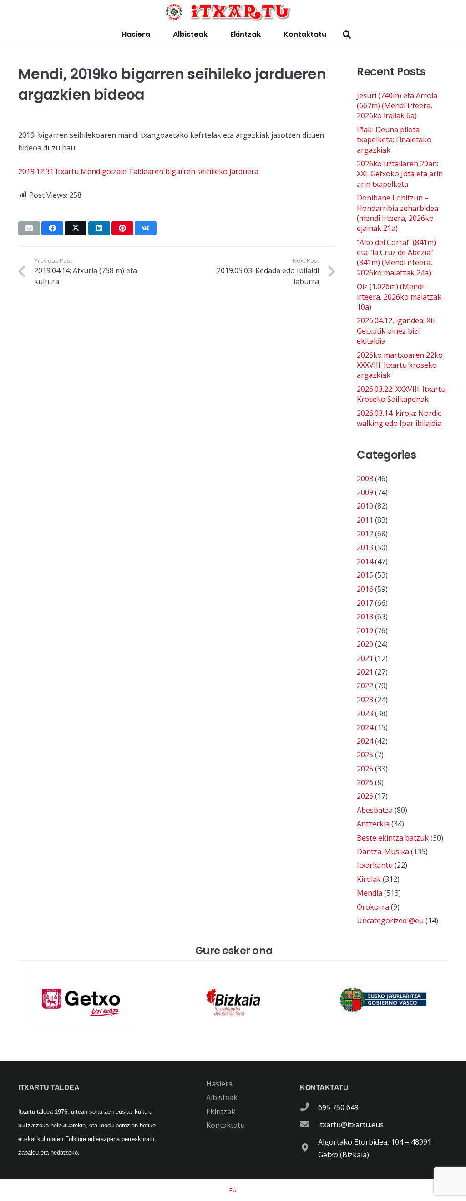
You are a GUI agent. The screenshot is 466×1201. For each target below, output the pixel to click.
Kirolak (369, 879)
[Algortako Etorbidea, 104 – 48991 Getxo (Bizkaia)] (309, 1148)
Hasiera (219, 1084)
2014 (365, 561)
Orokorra (373, 907)
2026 (365, 782)
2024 (365, 727)
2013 (365, 547)
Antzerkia (373, 824)
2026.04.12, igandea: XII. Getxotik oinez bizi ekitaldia (396, 330)
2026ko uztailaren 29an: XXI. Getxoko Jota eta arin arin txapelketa (400, 174)
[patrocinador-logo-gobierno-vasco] (383, 1000)
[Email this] (29, 228)
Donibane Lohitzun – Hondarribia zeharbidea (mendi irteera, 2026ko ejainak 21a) (397, 213)
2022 (365, 686)
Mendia (369, 893)
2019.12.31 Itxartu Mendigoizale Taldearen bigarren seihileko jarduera (138, 171)
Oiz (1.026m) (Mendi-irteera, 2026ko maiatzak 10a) (399, 296)
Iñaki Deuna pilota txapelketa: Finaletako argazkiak (394, 140)
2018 (365, 616)
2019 (365, 631)
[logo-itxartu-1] (233, 11)
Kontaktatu (225, 1125)
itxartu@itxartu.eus (351, 1125)
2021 (365, 658)
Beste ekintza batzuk (393, 838)
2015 (365, 575)
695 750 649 (338, 1107)
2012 (365, 534)
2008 (365, 479)
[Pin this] (122, 228)
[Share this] (52, 228)
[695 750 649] (309, 1107)
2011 (365, 520)
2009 (365, 492)
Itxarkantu (375, 865)
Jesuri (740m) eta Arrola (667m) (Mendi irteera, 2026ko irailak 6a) (397, 105)
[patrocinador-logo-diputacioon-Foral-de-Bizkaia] (233, 1000)
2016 (365, 589)
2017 (365, 603)
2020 (365, 644)
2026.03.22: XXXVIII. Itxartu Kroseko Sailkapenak (401, 394)
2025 (365, 755)
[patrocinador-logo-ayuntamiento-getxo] (82, 1000)
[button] (347, 35)
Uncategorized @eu (390, 921)
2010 (365, 506)
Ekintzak (220, 1111)
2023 (365, 700)
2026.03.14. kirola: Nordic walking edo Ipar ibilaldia (399, 418)
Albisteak (222, 1097)
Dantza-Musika (383, 851)
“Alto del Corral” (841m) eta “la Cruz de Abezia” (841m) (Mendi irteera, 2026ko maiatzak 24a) (396, 257)
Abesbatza (375, 810)
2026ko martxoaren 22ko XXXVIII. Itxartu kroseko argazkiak (400, 365)
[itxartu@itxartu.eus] (309, 1124)
